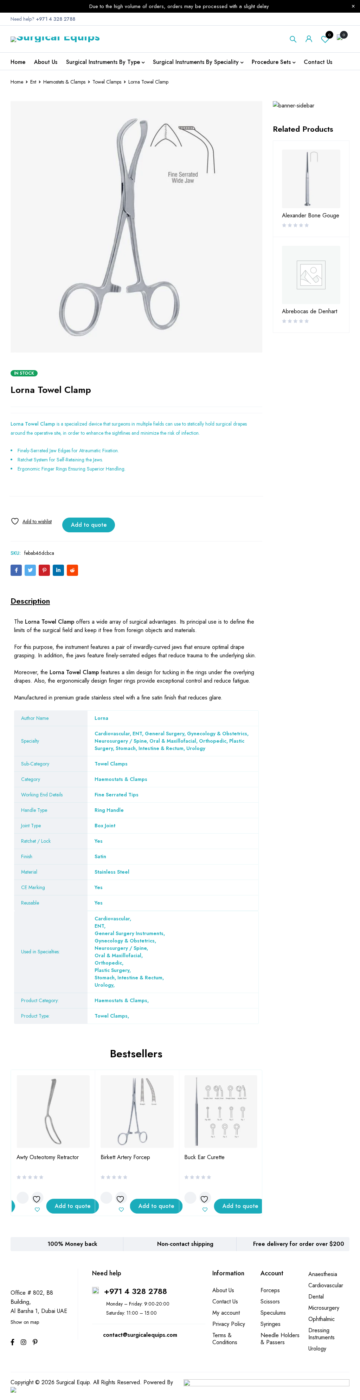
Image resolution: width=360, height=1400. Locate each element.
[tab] (30, 600)
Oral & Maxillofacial (118, 955)
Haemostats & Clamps (121, 1000)
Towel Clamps (106, 81)
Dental (316, 1297)
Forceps (270, 1290)
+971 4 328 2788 (135, 1291)
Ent (33, 81)
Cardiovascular (112, 918)
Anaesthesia (322, 1274)
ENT (99, 925)
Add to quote (89, 525)
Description (30, 600)
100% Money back (72, 1244)
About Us (223, 1290)
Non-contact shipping (185, 1244)
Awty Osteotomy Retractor (48, 1157)
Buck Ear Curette (204, 1157)
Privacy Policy (228, 1324)
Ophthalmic (321, 1319)
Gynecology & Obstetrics (125, 940)
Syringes (271, 1324)
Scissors (270, 1301)
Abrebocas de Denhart (309, 311)
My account (226, 1313)
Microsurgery (323, 1308)
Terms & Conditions (224, 1338)
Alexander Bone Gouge (310, 215)
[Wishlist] (31, 521)
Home (17, 81)
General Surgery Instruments (129, 933)
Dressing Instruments (321, 1333)
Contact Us (225, 1301)
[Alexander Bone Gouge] (311, 179)
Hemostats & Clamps (64, 81)
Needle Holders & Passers (280, 1338)
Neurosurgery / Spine (121, 948)
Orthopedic (108, 962)
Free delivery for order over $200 (298, 1244)
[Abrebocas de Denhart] (311, 275)
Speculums (273, 1313)
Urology (104, 984)
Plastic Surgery (112, 970)
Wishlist (329, 35)
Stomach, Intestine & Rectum (128, 977)
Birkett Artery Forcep (125, 1157)
